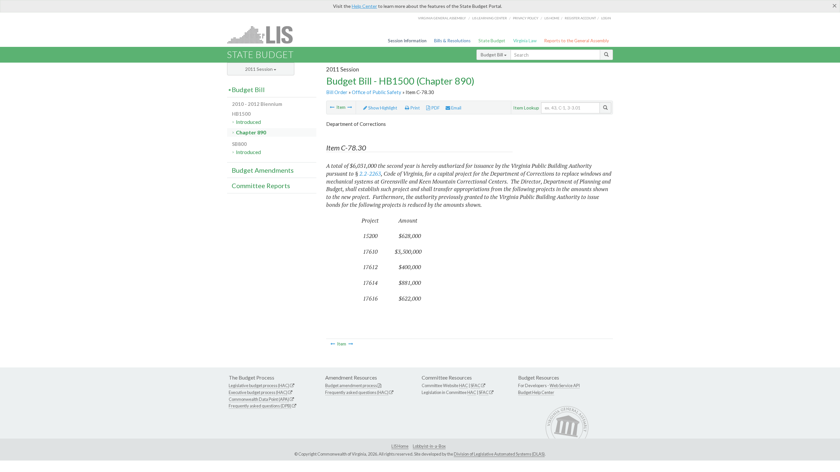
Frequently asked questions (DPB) (260, 405)
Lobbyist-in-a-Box (429, 446)
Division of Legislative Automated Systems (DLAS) (499, 454)
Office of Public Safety (376, 92)
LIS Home (400, 446)
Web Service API (565, 385)
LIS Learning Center (489, 18)
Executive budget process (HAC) (258, 392)
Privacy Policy (525, 18)
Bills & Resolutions (452, 40)
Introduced (248, 122)
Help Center (364, 6)
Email (455, 107)
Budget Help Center (536, 392)
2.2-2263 (370, 173)
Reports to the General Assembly (576, 40)
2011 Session (259, 69)
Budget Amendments (263, 170)
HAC (463, 385)
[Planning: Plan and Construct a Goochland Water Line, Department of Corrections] (332, 107)
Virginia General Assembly (442, 18)
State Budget (491, 40)
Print (414, 107)
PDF (435, 107)
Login (606, 18)
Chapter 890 (251, 132)
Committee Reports (261, 185)
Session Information (407, 40)
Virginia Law (524, 40)
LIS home (551, 18)
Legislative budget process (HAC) (259, 385)
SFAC (475, 385)
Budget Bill (492, 54)
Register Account (580, 18)
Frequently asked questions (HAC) (356, 392)
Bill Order (336, 92)
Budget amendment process (351, 385)
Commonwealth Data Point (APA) (259, 399)
